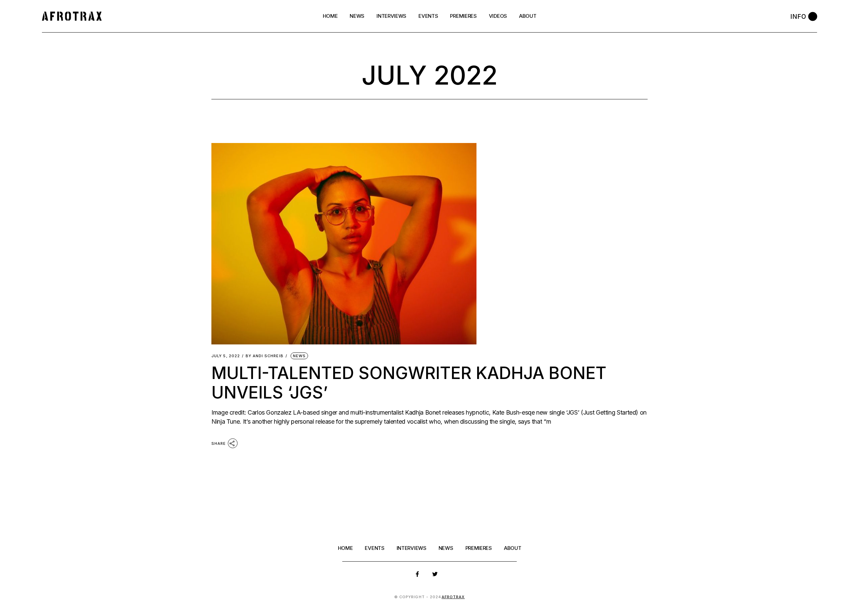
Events (374, 548)
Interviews (411, 548)
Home (345, 548)
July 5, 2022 (225, 356)
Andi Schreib (264, 356)
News (299, 355)
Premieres (478, 548)
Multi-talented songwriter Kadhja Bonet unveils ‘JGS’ (408, 383)
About (512, 548)
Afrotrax (453, 597)
